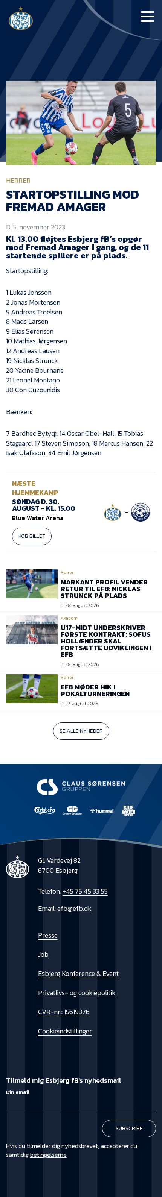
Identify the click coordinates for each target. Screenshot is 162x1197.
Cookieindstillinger (65, 1031)
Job (43, 954)
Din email (17, 1092)
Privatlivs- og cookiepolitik (77, 993)
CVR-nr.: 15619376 (64, 1012)
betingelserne (48, 1154)
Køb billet (31, 536)
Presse (48, 935)
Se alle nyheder (81, 731)
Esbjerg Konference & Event (78, 973)
